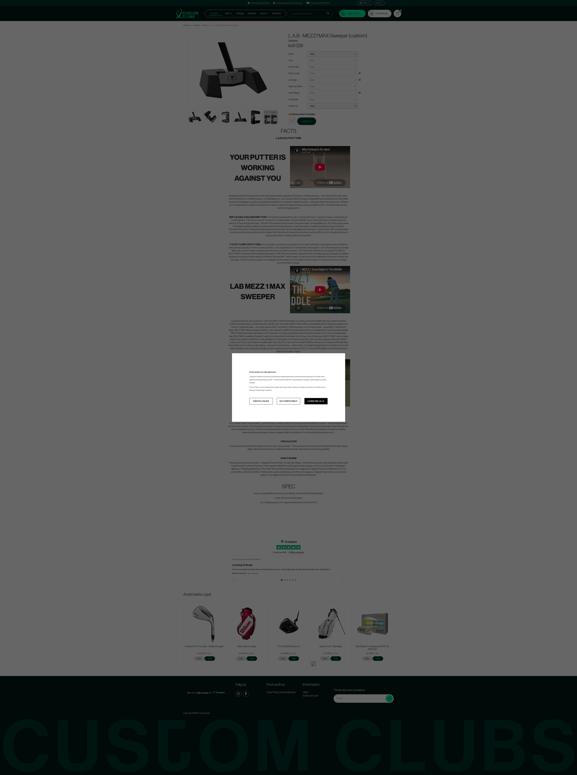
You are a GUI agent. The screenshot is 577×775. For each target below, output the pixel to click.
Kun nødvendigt (289, 401)
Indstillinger (261, 401)
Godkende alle (315, 401)
